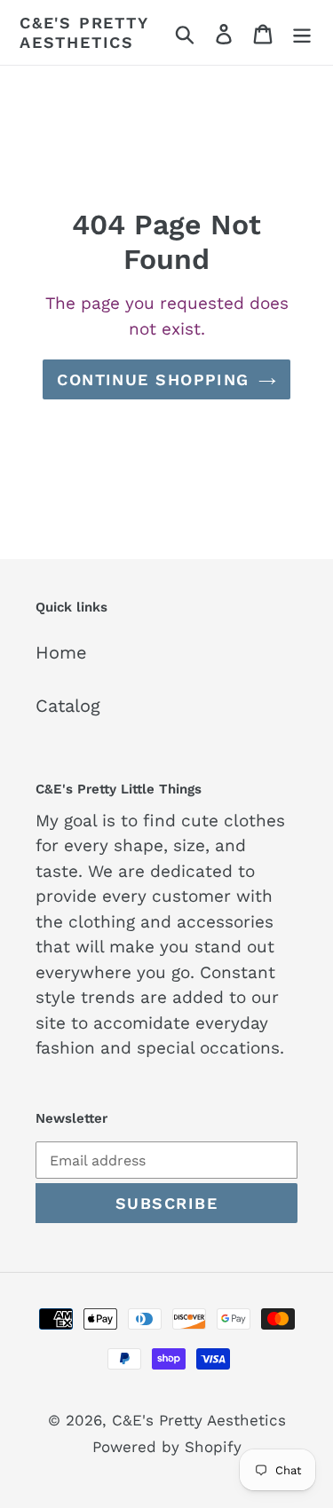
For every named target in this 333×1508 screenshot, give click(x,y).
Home (61, 652)
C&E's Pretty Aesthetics (84, 32)
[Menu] (301, 33)
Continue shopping (153, 379)
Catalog (68, 705)
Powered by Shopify (167, 1447)
